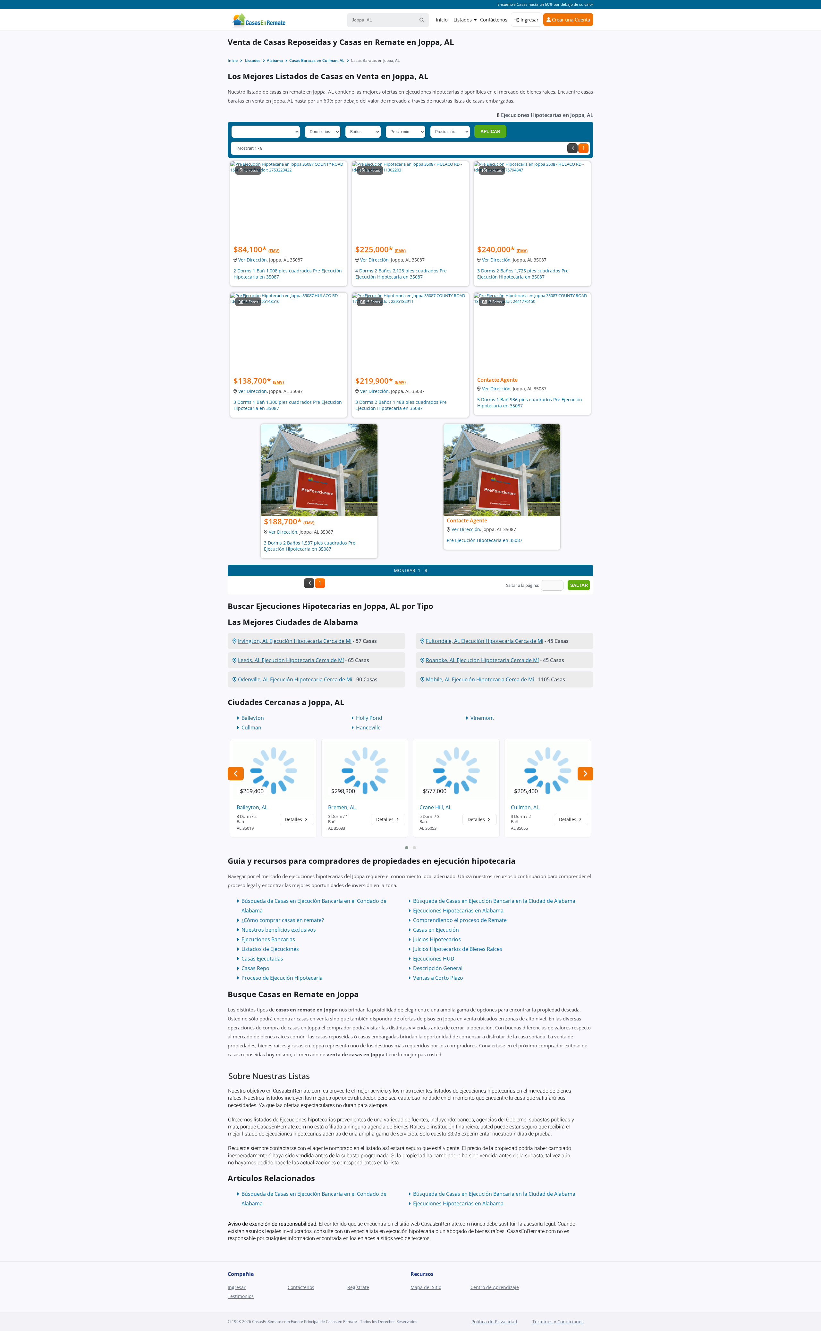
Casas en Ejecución (436, 929)
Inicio (442, 19)
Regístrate (358, 1287)
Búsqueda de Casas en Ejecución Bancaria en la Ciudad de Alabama (494, 900)
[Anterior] (572, 148)
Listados (462, 19)
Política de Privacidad (494, 1322)
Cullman (251, 727)
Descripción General (437, 968)
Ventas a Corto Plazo (438, 977)
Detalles (294, 819)
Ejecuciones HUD (433, 958)
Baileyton (252, 717)
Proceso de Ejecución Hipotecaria (282, 977)
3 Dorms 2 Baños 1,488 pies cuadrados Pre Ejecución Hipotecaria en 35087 (401, 405)
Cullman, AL (525, 807)
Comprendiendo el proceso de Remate (460, 920)
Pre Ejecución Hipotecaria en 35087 (484, 540)
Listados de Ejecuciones (270, 948)
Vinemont (482, 717)
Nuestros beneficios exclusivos (278, 929)
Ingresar (528, 19)
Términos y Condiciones (558, 1322)
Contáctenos (493, 19)
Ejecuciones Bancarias (268, 939)
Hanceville (368, 727)
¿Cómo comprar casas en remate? (282, 920)
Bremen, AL (342, 807)
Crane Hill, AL (435, 807)
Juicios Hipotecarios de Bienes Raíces (457, 948)
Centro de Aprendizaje (494, 1287)
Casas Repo (255, 968)
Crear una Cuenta (570, 19)
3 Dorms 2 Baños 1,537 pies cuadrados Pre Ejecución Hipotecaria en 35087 (309, 546)
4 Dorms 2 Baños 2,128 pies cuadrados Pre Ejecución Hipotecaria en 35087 (401, 274)
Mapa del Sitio (425, 1287)
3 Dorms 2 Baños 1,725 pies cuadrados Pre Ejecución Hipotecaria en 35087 (523, 274)
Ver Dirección (252, 260)
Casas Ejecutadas (262, 958)
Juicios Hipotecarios (437, 939)
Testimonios (241, 1296)
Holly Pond (369, 717)
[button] (406, 847)
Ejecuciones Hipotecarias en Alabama (458, 910)
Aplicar (490, 131)
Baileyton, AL (252, 807)
